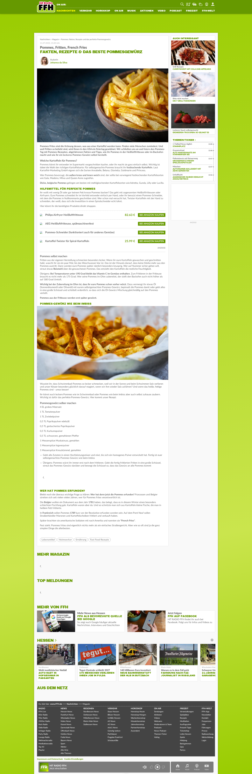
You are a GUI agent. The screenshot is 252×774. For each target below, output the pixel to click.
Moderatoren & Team (163, 724)
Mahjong (183, 741)
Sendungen (158, 712)
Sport (63, 744)
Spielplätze (184, 715)
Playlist (188, 3)
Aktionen (146, 11)
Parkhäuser (112, 734)
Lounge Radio (44, 737)
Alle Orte (64, 750)
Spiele (182, 737)
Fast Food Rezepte (99, 540)
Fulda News (65, 737)
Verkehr (85, 11)
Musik (131, 11)
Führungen (206, 728)
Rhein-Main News (90, 721)
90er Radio (43, 718)
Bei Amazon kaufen (151, 215)
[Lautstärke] (144, 767)
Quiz (182, 747)
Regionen (88, 709)
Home (178, 769)
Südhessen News (90, 724)
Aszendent (135, 731)
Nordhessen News (91, 712)
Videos (157, 718)
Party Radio (43, 734)
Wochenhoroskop (138, 718)
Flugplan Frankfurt (115, 737)
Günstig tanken (114, 731)
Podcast (176, 11)
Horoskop (103, 11)
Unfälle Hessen (114, 718)
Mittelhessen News (91, 718)
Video (162, 11)
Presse (204, 731)
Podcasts (158, 728)
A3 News (111, 721)
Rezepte (183, 718)
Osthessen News (90, 715)
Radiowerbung (208, 734)
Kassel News (66, 724)
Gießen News (66, 734)
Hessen (45, 640)
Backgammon (185, 744)
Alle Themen (66, 753)
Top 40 (41, 747)
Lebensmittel (48, 540)
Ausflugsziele (185, 724)
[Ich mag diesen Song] (151, 767)
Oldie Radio (43, 728)
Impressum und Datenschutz (50, 759)
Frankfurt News (67, 715)
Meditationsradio (45, 744)
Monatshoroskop (138, 721)
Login (204, 741)
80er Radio (43, 715)
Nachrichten (66, 11)
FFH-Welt (208, 11)
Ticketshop (184, 731)
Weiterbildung (207, 737)
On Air (118, 11)
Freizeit (192, 11)
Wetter (200, 3)
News (64, 709)
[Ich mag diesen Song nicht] (163, 767)
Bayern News (66, 741)
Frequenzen (206, 721)
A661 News (113, 728)
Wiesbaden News (68, 718)
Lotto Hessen (185, 734)
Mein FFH (213, 3)
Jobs (203, 724)
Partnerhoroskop (138, 728)
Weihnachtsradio (45, 741)
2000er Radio (44, 721)
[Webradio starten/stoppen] (157, 767)
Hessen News (66, 712)
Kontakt (205, 718)
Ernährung (81, 540)
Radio (41, 709)
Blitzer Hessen (114, 715)
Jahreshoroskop (137, 724)
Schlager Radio (44, 731)
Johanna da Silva (58, 62)
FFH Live (42, 712)
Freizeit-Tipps (185, 728)
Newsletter (206, 715)
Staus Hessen (113, 712)
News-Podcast (160, 731)
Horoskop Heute (138, 712)
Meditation (184, 721)
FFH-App (205, 712)
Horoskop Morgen (138, 715)
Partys (182, 750)
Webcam (206, 3)
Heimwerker (65, 540)
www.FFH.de (56, 704)
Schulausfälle (113, 741)
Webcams (158, 721)
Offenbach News (68, 731)
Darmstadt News (68, 728)
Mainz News (66, 721)
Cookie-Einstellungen (73, 759)
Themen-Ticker (183, 140)
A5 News (111, 724)
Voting (157, 737)
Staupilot (194, 3)
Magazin (55, 39)
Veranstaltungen (187, 712)
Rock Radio (43, 724)
